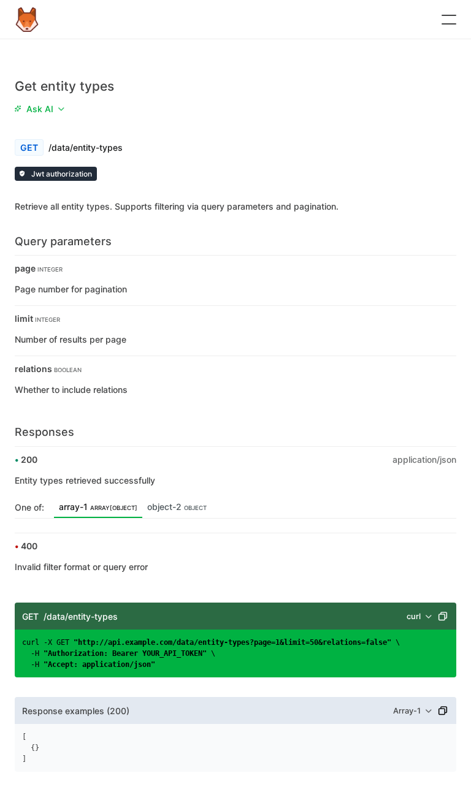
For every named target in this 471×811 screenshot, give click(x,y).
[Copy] (443, 616)
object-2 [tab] (177, 506)
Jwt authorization (60, 173)
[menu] (39, 108)
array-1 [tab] (98, 506)
